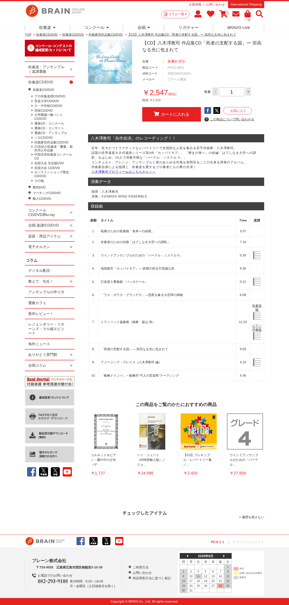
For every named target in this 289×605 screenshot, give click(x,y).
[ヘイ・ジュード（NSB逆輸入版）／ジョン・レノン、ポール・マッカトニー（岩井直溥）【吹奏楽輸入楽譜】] (152, 431)
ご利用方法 (141, 567)
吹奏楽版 (257, 307)
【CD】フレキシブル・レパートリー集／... (197, 459)
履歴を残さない (253, 517)
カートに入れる (175, 114)
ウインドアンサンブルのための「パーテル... (244, 459)
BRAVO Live (238, 27)
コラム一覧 (176, 14)
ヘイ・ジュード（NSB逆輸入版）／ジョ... (151, 459)
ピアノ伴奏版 (257, 327)
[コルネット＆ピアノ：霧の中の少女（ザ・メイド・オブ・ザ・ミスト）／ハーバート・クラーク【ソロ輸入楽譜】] (106, 431)
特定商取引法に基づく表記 (152, 578)
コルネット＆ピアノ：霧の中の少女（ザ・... (103, 459)
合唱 (142, 27)
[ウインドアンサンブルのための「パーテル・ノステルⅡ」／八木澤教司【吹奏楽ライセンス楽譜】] (245, 431)
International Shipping (246, 4)
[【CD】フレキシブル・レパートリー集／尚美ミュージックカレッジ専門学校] (199, 431)
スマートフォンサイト (248, 542)
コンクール (94, 27)
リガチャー (188, 27)
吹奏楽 (45, 27)
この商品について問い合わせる (230, 119)
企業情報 (195, 4)
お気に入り (238, 111)
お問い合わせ (215, 4)
